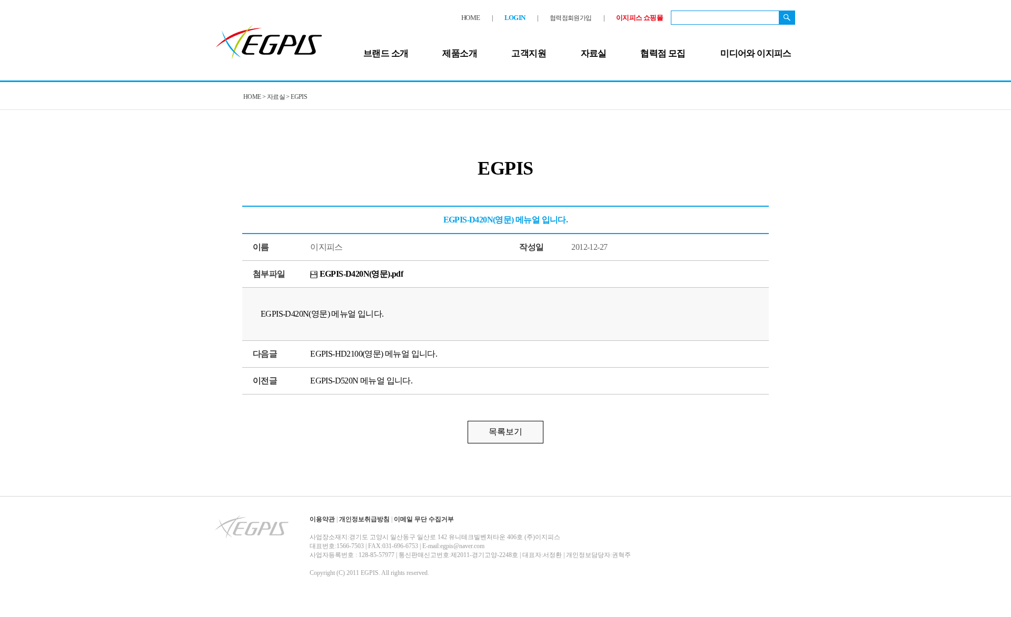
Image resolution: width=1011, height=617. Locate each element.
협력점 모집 (662, 53)
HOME (470, 18)
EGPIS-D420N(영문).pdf (360, 273)
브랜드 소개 (385, 53)
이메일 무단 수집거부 (424, 519)
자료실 (594, 53)
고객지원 (528, 53)
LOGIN (515, 18)
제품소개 (459, 53)
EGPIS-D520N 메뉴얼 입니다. (361, 380)
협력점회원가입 (571, 18)
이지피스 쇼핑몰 (639, 18)
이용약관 (322, 519)
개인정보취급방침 (364, 519)
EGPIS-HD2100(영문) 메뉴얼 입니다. (373, 353)
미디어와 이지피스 (755, 53)
